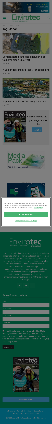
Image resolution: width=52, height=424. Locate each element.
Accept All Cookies (26, 214)
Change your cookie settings (26, 221)
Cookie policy (38, 208)
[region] (26, 212)
